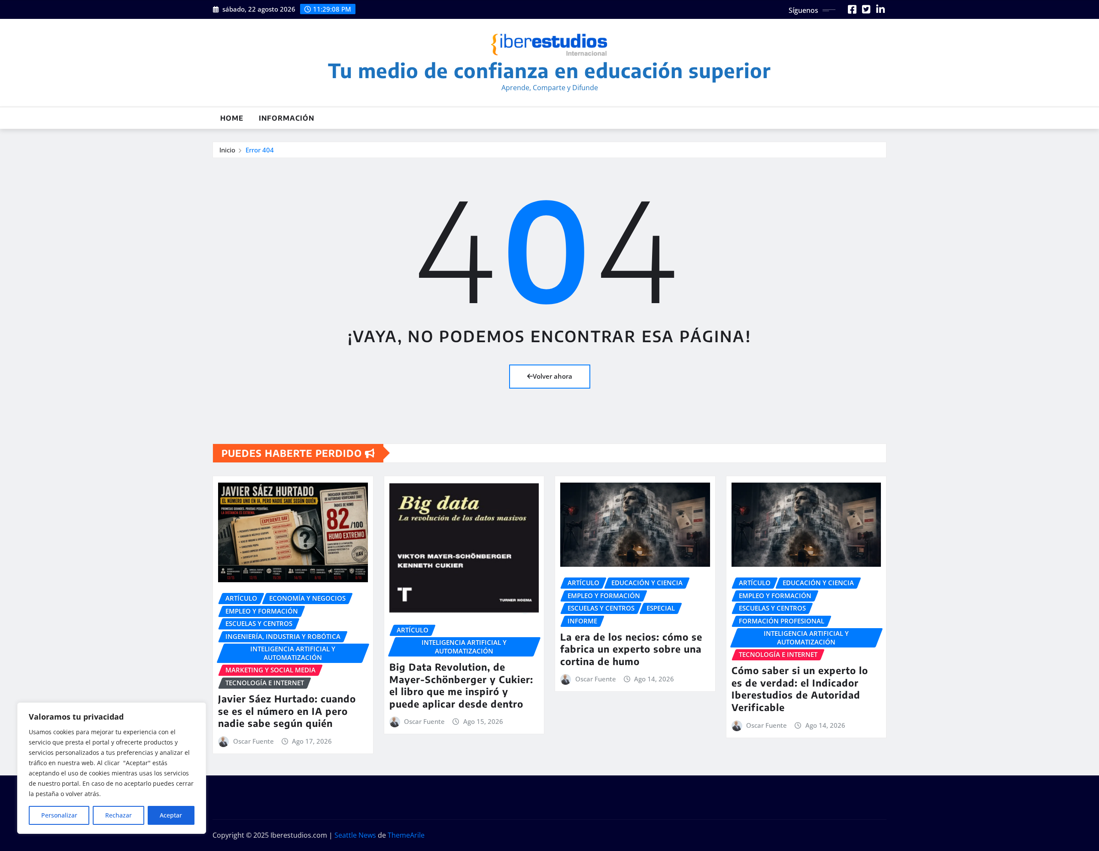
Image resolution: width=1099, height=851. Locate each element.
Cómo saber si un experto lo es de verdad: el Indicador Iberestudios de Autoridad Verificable (800, 688)
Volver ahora (552, 376)
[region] (111, 768)
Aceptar (171, 815)
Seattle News (355, 835)
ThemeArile (406, 835)
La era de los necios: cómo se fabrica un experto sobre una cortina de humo (631, 649)
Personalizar (59, 815)
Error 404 (260, 150)
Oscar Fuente (253, 741)
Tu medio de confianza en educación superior (549, 70)
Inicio (227, 150)
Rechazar (118, 815)
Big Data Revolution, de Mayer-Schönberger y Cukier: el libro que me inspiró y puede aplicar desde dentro (461, 685)
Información (286, 118)
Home (231, 118)
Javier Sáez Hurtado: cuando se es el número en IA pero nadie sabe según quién (287, 711)
